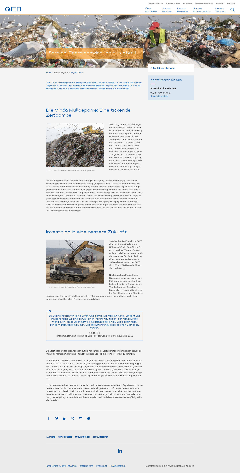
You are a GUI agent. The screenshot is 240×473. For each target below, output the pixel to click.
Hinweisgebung (118, 466)
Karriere (187, 3)
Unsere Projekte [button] (182, 10)
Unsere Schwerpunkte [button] (201, 10)
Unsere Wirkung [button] (220, 10)
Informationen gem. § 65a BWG (61, 466)
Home (48, 72)
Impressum (101, 466)
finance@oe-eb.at (159, 96)
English (231, 3)
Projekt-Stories (77, 72)
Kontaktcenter (100, 437)
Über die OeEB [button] (151, 10)
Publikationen (173, 3)
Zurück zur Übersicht (164, 68)
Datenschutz (86, 466)
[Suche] (232, 10)
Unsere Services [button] (167, 10)
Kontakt (220, 3)
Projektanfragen (204, 3)
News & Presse (155, 3)
